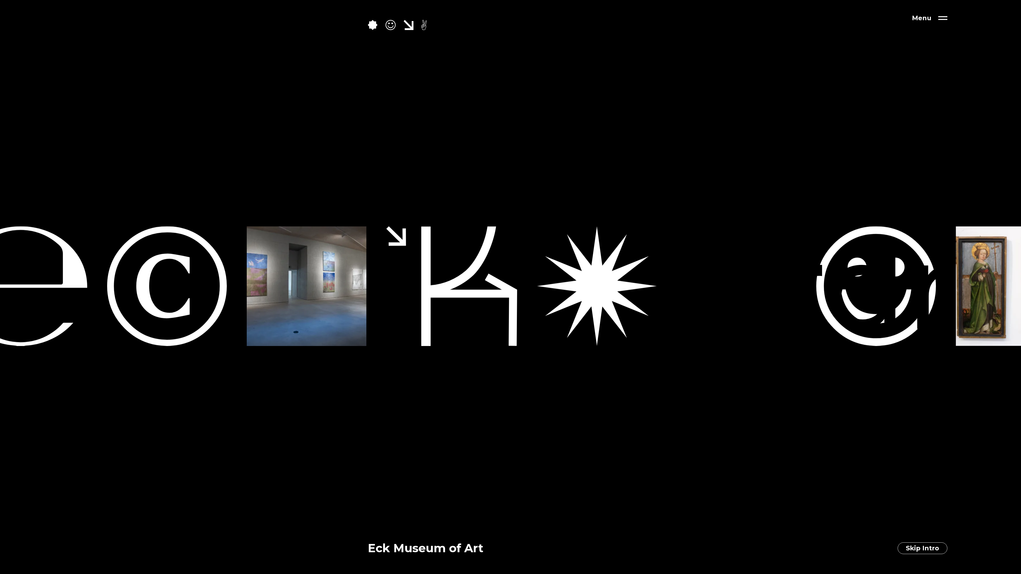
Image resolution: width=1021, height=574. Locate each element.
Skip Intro (922, 548)
